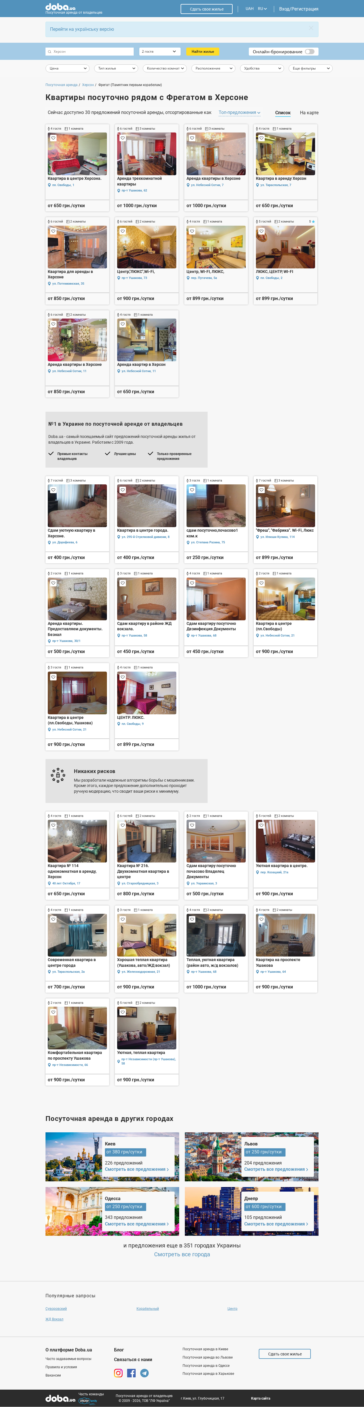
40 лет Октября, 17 (66, 883)
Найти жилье (203, 51)
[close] (311, 28)
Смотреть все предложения (135, 1169)
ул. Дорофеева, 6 (64, 542)
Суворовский (56, 1309)
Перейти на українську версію (82, 29)
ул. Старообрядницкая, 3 (140, 883)
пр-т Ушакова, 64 (273, 972)
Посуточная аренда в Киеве (205, 1349)
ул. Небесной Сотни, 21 (277, 635)
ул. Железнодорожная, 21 (141, 972)
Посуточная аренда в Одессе (206, 1366)
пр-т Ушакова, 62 (134, 190)
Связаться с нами (133, 1359)
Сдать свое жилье (207, 9)
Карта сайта (260, 1398)
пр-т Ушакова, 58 (134, 635)
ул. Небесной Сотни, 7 (207, 185)
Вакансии (53, 1375)
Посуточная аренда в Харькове (208, 1374)
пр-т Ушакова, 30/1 (66, 641)
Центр (232, 1309)
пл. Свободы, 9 (133, 724)
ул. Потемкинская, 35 (68, 284)
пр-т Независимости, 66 (70, 1065)
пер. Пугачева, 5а (204, 278)
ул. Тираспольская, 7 (275, 185)
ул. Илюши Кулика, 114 (277, 537)
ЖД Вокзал (54, 1319)
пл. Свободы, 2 (271, 278)
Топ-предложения (238, 112)
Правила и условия (61, 1367)
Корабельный (147, 1309)
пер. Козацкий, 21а (274, 872)
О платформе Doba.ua (69, 1350)
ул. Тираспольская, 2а (68, 972)
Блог (119, 1350)
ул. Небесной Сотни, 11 (69, 371)
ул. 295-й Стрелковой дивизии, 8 (145, 537)
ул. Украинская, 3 (204, 883)
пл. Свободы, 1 (63, 185)
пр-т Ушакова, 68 (203, 635)
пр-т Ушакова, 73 (134, 278)
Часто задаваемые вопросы (68, 1359)
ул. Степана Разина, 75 (208, 542)
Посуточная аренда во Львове (208, 1357)
